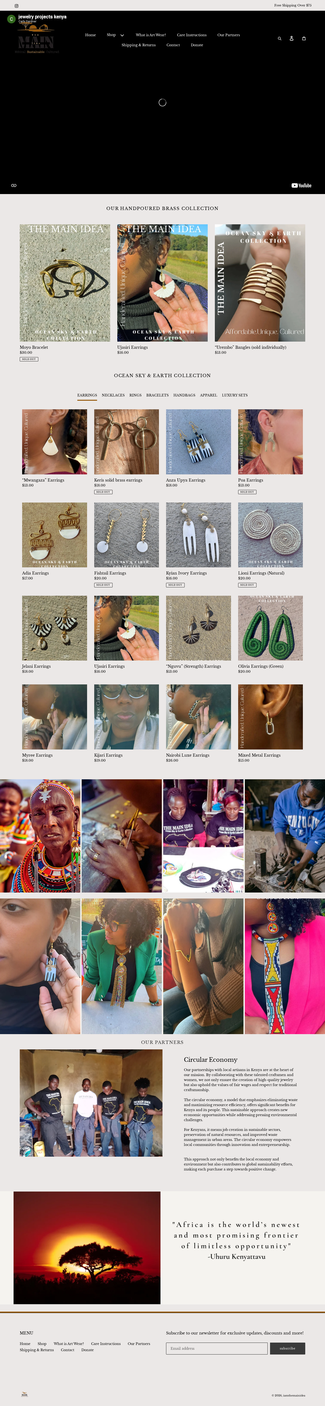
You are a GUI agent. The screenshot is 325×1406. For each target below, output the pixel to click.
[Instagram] (17, 4)
